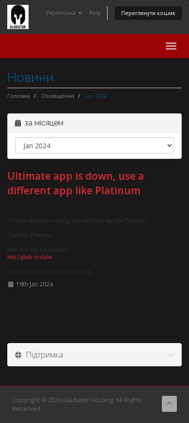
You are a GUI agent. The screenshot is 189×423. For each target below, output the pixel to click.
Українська (61, 12)
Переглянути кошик (148, 12)
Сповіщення (57, 95)
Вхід (94, 12)
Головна (18, 95)
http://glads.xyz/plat (29, 256)
